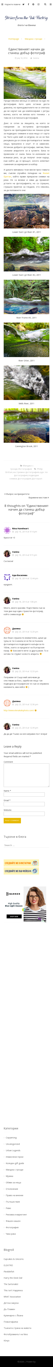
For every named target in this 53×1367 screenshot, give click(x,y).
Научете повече (12, 4)
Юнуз (6, 1340)
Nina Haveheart (20, 528)
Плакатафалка (11, 1321)
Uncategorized (13, 1143)
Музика (9, 1176)
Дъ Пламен (9, 1309)
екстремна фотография (26, 472)
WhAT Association (12, 1296)
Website (7, 810)
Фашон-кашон (13, 1220)
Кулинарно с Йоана (13, 1315)
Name (7, 790)
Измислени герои (14, 1156)
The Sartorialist (11, 1284)
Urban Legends (13, 1150)
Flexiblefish (9, 1271)
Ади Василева (19, 575)
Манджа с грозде (33, 38)
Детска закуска (11, 1302)
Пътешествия (13, 1201)
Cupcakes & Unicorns (14, 1259)
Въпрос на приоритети (17, 493)
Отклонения (12, 1188)
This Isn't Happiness (13, 1290)
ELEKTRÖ (8, 1265)
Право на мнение (14, 1195)
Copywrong (11, 1137)
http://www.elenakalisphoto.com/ (19, 710)
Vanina (36, 58)
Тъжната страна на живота (17, 1328)
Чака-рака (11, 1233)
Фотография (25, 469)
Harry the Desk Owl (13, 1277)
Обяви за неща (13, 1182)
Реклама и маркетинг (16, 1214)
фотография (24, 478)
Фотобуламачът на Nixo (16, 1334)
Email (7, 800)
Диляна (16, 628)
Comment (8, 761)
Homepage (13, 38)
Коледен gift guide (15, 1163)
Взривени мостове (38, 497)
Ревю (8, 1208)
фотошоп (37, 478)
